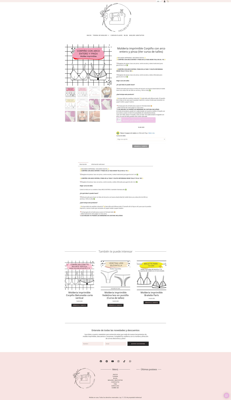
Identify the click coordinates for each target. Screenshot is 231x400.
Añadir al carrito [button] (79, 305)
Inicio (89, 35)
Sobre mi (115, 387)
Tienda (115, 376)
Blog (126, 35)
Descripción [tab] (83, 164)
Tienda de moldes (100, 35)
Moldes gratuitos (136, 35)
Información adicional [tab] (97, 164)
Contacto (115, 382)
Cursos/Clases (117, 35)
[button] (109, 47)
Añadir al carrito (140, 146)
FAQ (115, 384)
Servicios (115, 385)
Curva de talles (121, 136)
